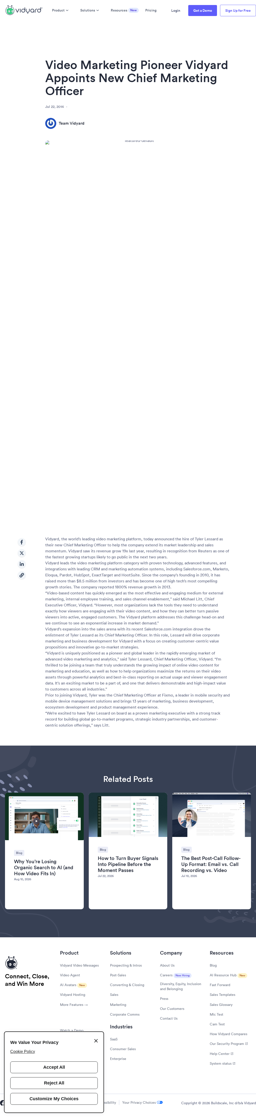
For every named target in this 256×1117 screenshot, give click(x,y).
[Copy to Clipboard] (22, 575)
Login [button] (175, 10)
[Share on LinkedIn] (22, 564)
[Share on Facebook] (22, 542)
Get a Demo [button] (202, 10)
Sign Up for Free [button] (238, 10)
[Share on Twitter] (22, 553)
